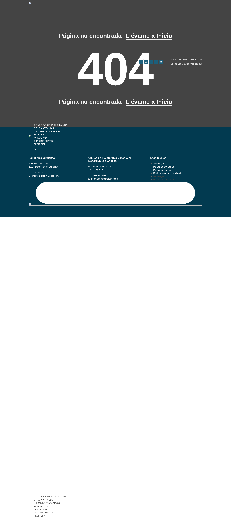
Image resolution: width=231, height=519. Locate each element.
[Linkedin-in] (161, 62)
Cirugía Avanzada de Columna (50, 125)
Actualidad (40, 138)
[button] (115, 320)
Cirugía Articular (44, 128)
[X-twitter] (146, 62)
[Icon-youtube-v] (141, 62)
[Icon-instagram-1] (156, 62)
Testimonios (41, 134)
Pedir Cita (39, 144)
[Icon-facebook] (151, 62)
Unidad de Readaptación (47, 131)
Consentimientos (44, 141)
